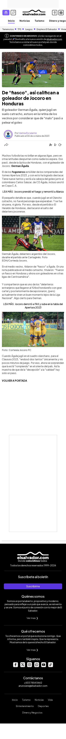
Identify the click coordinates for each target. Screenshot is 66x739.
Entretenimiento (25, 706)
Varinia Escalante (28, 133)
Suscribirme (33, 586)
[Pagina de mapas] (54, 12)
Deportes (43, 706)
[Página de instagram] (29, 666)
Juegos (29, 29)
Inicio (11, 20)
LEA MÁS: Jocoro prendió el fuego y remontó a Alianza (33, 191)
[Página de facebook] (15, 666)
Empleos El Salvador (47, 29)
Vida (50, 699)
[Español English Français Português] (61, 12)
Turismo (39, 20)
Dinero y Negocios (32, 712)
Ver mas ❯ (32, 617)
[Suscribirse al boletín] (5, 12)
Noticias (25, 20)
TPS (19, 29)
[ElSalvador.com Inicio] (34, 12)
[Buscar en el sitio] (13, 12)
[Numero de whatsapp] (36, 666)
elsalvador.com (54, 39)
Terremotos (8, 29)
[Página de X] (22, 666)
